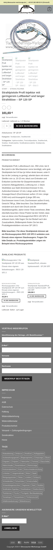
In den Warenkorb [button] (11, 300)
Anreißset (28, 453)
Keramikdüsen (20, 465)
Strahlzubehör (13, 143)
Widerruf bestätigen (17, 379)
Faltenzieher (25, 461)
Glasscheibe (44, 461)
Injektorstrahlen (17, 140)
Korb (20, 469)
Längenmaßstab (18, 473)
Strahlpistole (40, 143)
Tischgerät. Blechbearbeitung (31, 493)
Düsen (47, 458)
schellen (28, 477)
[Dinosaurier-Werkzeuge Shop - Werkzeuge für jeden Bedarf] (26, 9)
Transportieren (19, 497)
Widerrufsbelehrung (10, 416)
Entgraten (6, 461)
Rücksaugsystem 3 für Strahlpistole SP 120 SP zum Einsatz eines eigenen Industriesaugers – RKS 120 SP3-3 (13, 290)
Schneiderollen (8, 481)
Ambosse (19, 453)
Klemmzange (32, 465)
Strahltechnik (17, 89)
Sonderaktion (8, 435)
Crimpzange (38, 458)
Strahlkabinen (7, 145)
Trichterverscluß (32, 497)
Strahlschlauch (38, 489)
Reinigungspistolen (9, 477)
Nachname (6, 366)
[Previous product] (9, 107)
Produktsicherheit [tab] (11, 160)
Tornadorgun (7, 497)
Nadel (34, 473)
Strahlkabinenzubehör (27, 143)
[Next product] (4, 107)
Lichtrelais (6, 473)
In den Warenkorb (27, 126)
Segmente (25, 485)
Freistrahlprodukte (30, 140)
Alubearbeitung (8, 453)
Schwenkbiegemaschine (11, 485)
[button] (3, 9)
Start (4, 89)
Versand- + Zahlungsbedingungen (17, 430)
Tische (16, 493)
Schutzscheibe (32, 481)
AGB (4, 402)
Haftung (5, 412)
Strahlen (5, 143)
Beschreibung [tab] (8, 155)
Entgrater (15, 461)
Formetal (35, 461)
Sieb (33, 485)
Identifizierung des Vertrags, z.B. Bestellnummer (22, 335)
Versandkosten (12, 117)
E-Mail (5, 345)
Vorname (6, 356)
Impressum (6, 397)
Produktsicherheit (9, 426)
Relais (20, 477)
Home (4, 440)
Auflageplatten (39, 453)
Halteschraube (8, 465)
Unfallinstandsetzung (10, 501)
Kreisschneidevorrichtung (33, 469)
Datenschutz (7, 407)
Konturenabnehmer (9, 469)
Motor (28, 473)
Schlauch (36, 477)
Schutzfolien (19, 481)
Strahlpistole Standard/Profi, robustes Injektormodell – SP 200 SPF (39, 288)
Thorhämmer (7, 493)
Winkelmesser (25, 501)
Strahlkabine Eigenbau (11, 489)
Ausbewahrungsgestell (11, 458)
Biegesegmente (26, 458)
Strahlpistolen (15, 137)
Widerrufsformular (9, 421)
